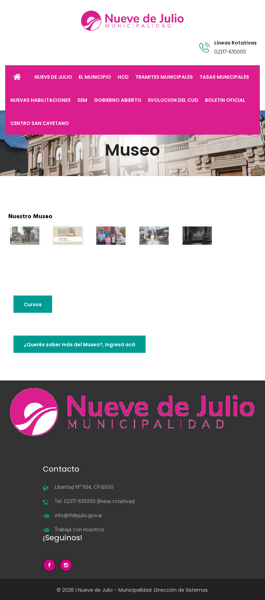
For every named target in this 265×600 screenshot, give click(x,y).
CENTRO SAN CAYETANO (39, 123)
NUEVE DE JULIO (53, 77)
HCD (123, 77)
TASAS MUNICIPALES (224, 77)
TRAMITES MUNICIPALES (164, 77)
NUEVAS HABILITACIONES (40, 100)
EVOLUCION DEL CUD (173, 100)
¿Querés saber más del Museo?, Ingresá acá (79, 344)
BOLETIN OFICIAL (225, 100)
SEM (82, 100)
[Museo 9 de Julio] (25, 235)
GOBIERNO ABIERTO (117, 100)
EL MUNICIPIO (95, 77)
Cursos (33, 304)
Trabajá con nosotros (79, 529)
